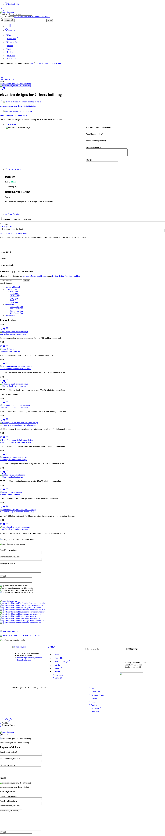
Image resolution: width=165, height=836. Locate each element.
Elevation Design (13, 42)
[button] (82, 594)
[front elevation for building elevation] (82, 405)
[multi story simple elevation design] (82, 384)
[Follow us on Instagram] (54, 647)
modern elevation (21, 17)
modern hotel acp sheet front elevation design (17, 512)
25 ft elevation (33, 17)
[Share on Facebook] (3, 227)
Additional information (18, 233)
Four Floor (14, 298)
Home (9, 35)
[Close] (1, 278)
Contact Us (11, 58)
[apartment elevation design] (82, 492)
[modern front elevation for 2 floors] (82, 349)
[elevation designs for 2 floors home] (2, 111)
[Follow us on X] (48, 647)
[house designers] (19, 647)
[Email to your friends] (11, 227)
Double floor (56, 63)
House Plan (11, 39)
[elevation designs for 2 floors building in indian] (2, 102)
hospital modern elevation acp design (14, 529)
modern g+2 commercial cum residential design (18, 425)
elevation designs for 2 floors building (65, 276)
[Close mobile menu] (1, 730)
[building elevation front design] (82, 475)
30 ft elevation (44, 17)
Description (4, 233)
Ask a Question (13, 214)
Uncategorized (10, 315)
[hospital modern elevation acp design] (82, 527)
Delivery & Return (14, 169)
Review (10, 52)
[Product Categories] (6, 26)
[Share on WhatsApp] (8, 227)
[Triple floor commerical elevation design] (82, 440)
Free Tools (11, 56)
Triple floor (14, 302)
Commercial (14, 294)
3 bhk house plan (16, 311)
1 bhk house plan (16, 307)
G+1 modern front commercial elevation (15, 369)
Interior (10, 46)
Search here (4, 14)
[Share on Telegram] (6, 227)
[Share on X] (1, 227)
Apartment (14, 291)
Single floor (14, 300)
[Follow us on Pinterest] (52, 647)
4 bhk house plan (16, 313)
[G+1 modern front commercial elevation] (82, 366)
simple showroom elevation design (13, 334)
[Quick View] (7, 330)
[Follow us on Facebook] (50, 647)
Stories (9, 49)
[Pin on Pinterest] (5, 227)
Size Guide (11, 124)
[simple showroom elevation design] (82, 332)
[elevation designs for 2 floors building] (15, 84)
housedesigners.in (24, 660)
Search (7, 20)
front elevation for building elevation (14, 407)
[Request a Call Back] (7, 721)
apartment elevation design (10, 494)
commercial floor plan (13, 287)
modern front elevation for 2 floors (13, 351)
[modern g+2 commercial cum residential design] (82, 423)
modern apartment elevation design (13, 460)
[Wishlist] (2, 89)
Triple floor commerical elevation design (15, 442)
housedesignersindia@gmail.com (29, 658)
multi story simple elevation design (13, 386)
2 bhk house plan (16, 309)
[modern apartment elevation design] (82, 457)
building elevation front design (11, 477)
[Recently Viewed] (10, 721)
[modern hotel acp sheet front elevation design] (82, 510)
